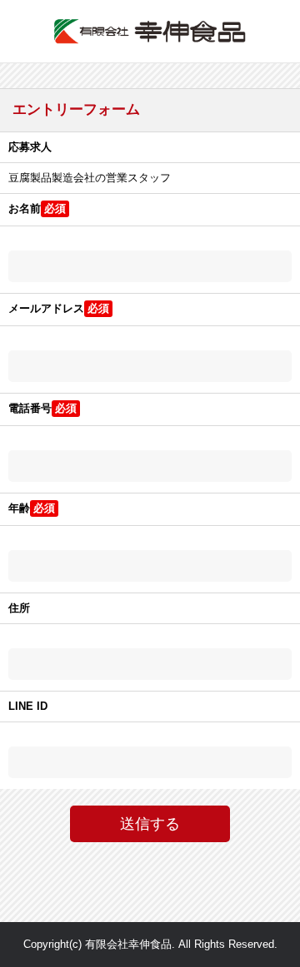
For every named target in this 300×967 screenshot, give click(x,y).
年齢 (19, 508)
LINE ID (28, 706)
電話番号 (30, 408)
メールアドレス (46, 308)
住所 (19, 608)
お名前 (24, 208)
